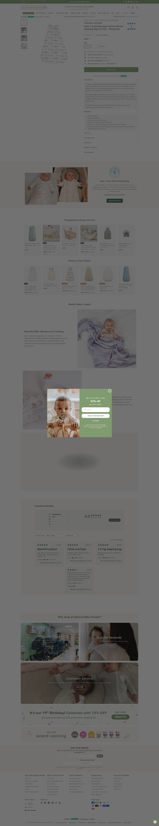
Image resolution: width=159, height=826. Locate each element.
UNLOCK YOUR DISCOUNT (95, 416)
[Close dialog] (109, 390)
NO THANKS (95, 421)
